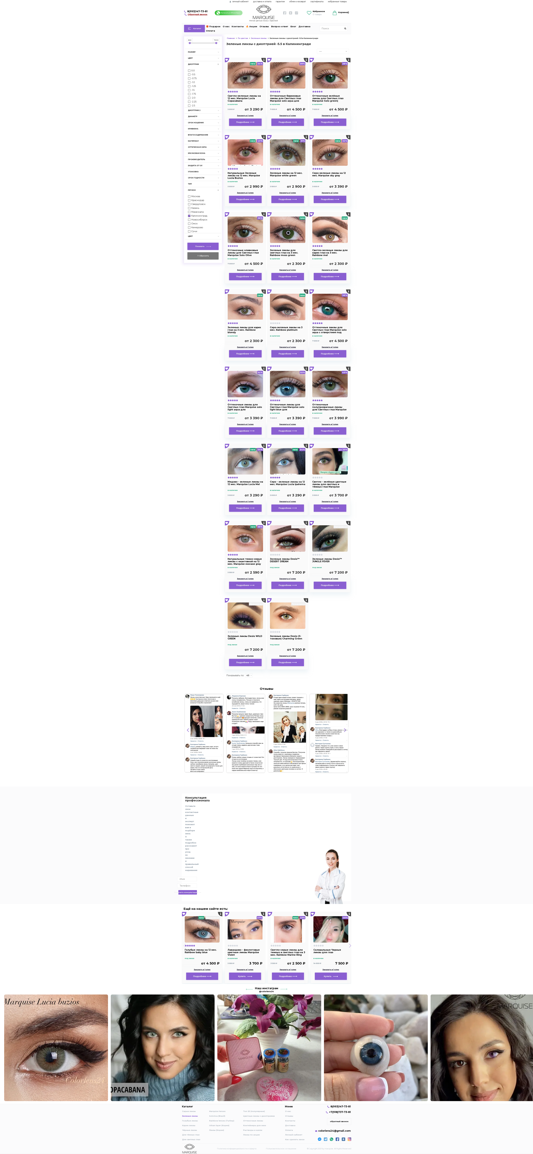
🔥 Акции (251, 26)
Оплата (210, 30)
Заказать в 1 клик (245, 116)
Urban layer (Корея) (219, 1125)
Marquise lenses (217, 1111)
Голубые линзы (190, 1121)
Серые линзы (189, 1111)
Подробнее (243, 122)
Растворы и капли (252, 1130)
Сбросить (204, 256)
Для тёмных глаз (190, 1135)
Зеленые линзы (190, 1116)
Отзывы (264, 26)
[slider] (190, 43)
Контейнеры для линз (254, 1125)
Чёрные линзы (189, 1130)
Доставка (305, 26)
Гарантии (280, 1)
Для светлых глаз (191, 1139)
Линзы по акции (251, 1135)
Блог (293, 26)
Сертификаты (317, 1)
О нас (226, 26)
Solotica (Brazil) (217, 1116)
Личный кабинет (293, 1135)
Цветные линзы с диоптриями (259, 1116)
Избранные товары (337, 1)
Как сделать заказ (294, 1139)
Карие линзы (188, 1125)
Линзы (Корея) (216, 1130)
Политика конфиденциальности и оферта (236, 1148)
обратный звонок (339, 1121)
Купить (242, 976)
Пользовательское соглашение (281, 1148)
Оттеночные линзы (253, 1121)
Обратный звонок (197, 14)
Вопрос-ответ (279, 26)
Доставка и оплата (262, 1)
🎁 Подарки (213, 26)
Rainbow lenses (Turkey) (221, 1121)
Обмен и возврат (297, 1)
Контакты (238, 26)
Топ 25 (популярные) (254, 1111)
